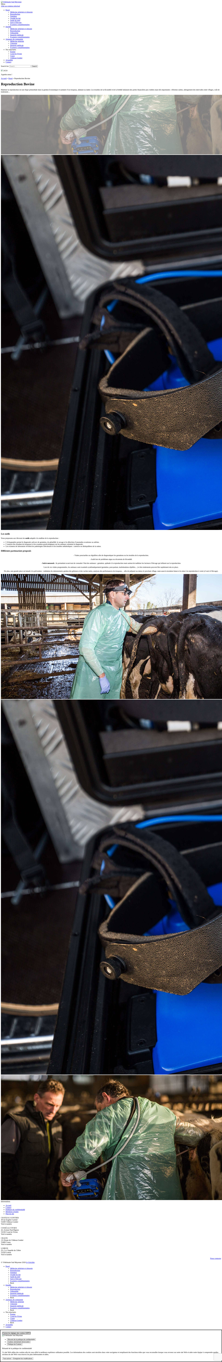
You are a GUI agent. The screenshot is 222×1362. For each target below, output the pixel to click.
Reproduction (15, 1270)
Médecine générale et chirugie (21, 1287)
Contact (8, 1208)
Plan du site (10, 1214)
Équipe (12, 1314)
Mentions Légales (12, 1212)
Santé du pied (15, 1277)
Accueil (4, 78)
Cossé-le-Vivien (16, 1316)
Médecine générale (17, 1302)
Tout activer (7, 1358)
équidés (8, 1285)
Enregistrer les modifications (22, 1358)
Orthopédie (14, 1291)
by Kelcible (30, 1262)
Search (34, 66)
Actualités (9, 1325)
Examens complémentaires (20, 1281)
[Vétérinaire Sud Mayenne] (11, 2)
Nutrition (13, 1273)
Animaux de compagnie (14, 1300)
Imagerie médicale (16, 1293)
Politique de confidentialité (15, 1210)
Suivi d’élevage (16, 1279)
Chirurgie (13, 1304)
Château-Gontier (16, 1320)
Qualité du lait (15, 1275)
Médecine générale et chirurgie (21, 1268)
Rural (10, 78)
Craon (12, 1318)
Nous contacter (215, 1258)
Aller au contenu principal (10, 6)
